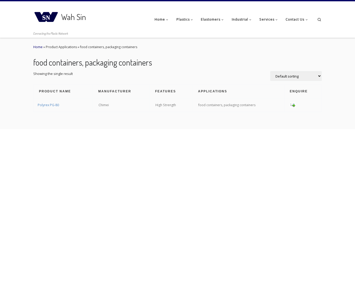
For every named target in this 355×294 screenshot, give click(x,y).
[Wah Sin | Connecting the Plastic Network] (46, 15)
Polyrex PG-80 (48, 105)
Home (38, 47)
